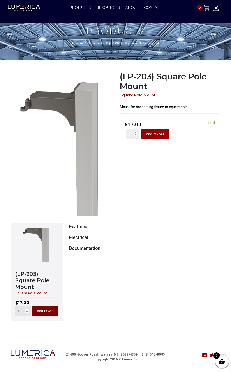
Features (78, 226)
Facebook (204, 355)
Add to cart (155, 133)
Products (80, 7)
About (132, 7)
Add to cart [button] (45, 311)
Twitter (211, 355)
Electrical (78, 237)
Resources (108, 7)
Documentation (84, 248)
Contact (153, 7)
